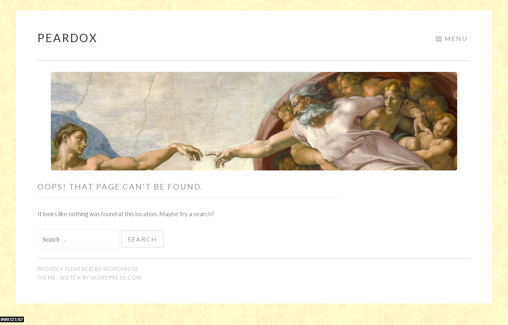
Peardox (67, 37)
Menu (456, 38)
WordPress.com (116, 278)
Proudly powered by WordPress (87, 269)
